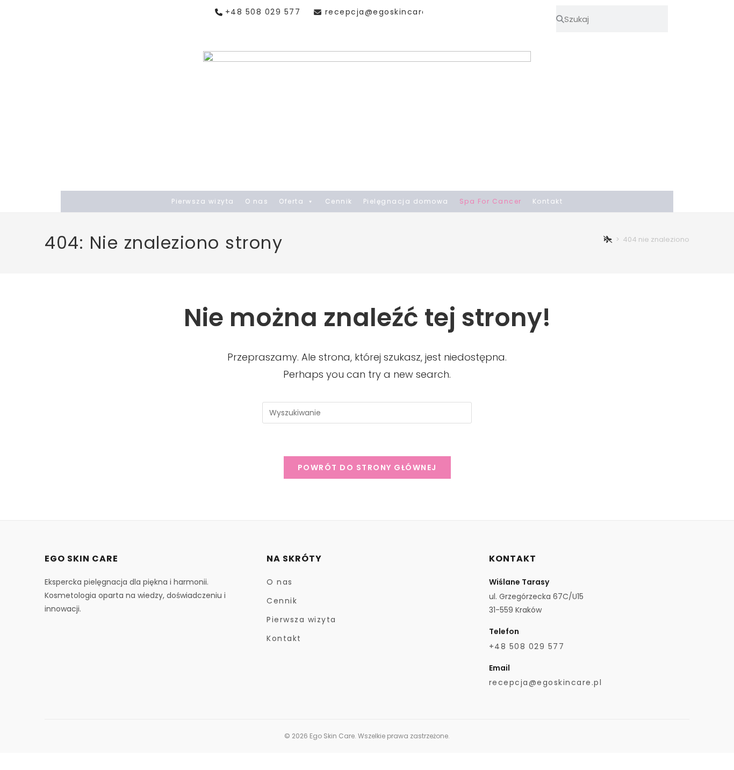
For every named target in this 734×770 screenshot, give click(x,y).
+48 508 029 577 (263, 11)
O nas (257, 201)
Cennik (338, 201)
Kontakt (547, 201)
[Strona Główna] (608, 239)
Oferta (291, 201)
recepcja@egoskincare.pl (381, 11)
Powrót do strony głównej (367, 467)
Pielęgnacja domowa (406, 201)
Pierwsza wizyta (202, 201)
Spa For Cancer (490, 201)
